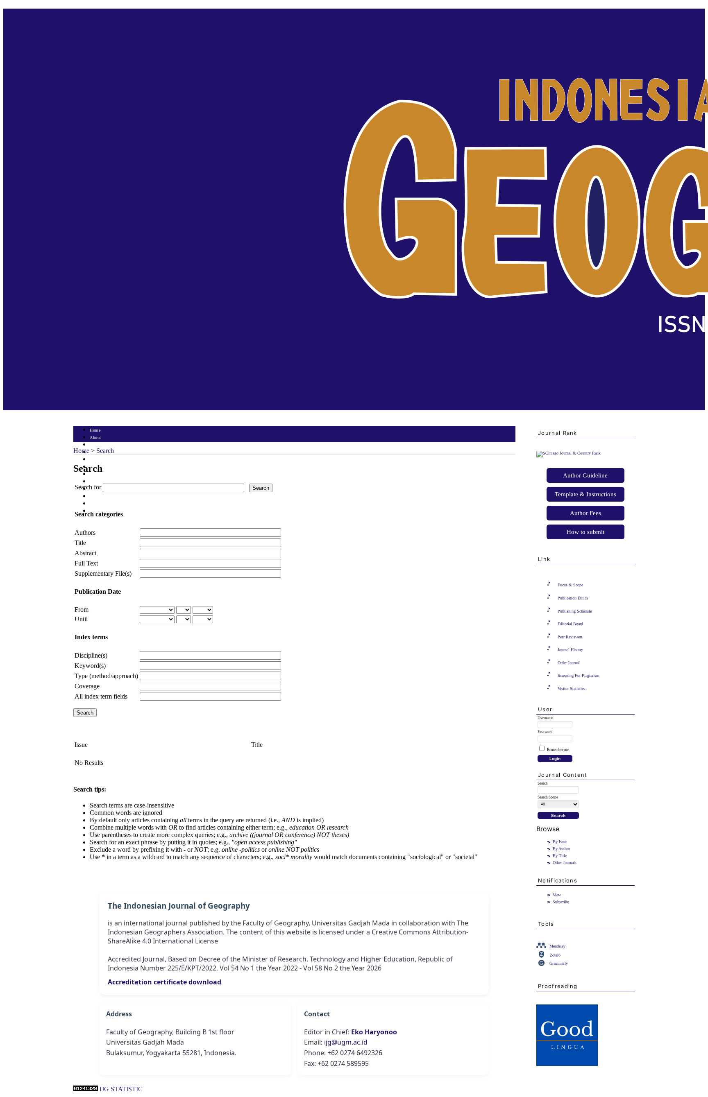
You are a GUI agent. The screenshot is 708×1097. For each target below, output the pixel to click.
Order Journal (569, 662)
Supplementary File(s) (103, 573)
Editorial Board (570, 624)
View (557, 895)
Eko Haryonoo (374, 1031)
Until (81, 618)
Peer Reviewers (570, 637)
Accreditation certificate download (164, 981)
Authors (85, 532)
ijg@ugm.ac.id (346, 1042)
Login (95, 445)
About (95, 437)
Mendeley (557, 946)
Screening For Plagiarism (578, 675)
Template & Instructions (585, 494)
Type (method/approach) (106, 675)
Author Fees (585, 513)
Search (96, 459)
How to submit (585, 532)
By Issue (560, 841)
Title (80, 542)
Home (95, 430)
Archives (98, 474)
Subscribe (561, 902)
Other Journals (564, 862)
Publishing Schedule (575, 611)
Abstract (85, 553)
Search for (88, 487)
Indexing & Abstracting (111, 504)
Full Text (86, 563)
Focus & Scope (570, 585)
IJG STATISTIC (121, 1089)
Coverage (87, 686)
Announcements (104, 482)
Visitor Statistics (571, 688)
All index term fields (101, 696)
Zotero (555, 955)
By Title (560, 855)
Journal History (570, 649)
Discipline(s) (91, 655)
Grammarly (558, 963)
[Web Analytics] (85, 1089)
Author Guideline (585, 475)
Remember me (558, 750)
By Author (561, 848)
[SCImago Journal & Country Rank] (568, 453)
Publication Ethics (573, 598)
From (81, 609)
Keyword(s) (90, 665)
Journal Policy (103, 496)
